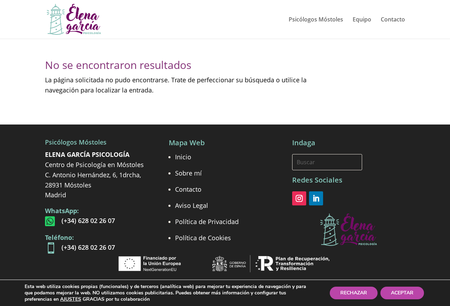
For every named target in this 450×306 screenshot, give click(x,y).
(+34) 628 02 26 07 (88, 220)
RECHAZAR (353, 292)
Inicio (183, 157)
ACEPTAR (402, 292)
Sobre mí (188, 173)
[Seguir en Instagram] (299, 198)
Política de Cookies (203, 238)
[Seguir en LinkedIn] (316, 198)
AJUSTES (70, 299)
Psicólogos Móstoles (316, 20)
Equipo (362, 20)
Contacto (393, 20)
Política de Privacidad (207, 221)
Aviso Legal (191, 205)
